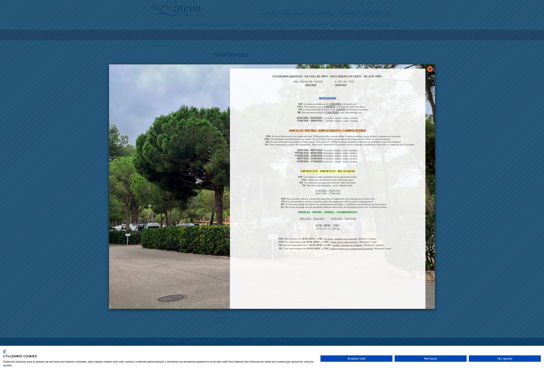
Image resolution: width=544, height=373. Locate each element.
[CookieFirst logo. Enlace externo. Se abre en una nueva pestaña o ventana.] (4, 352)
